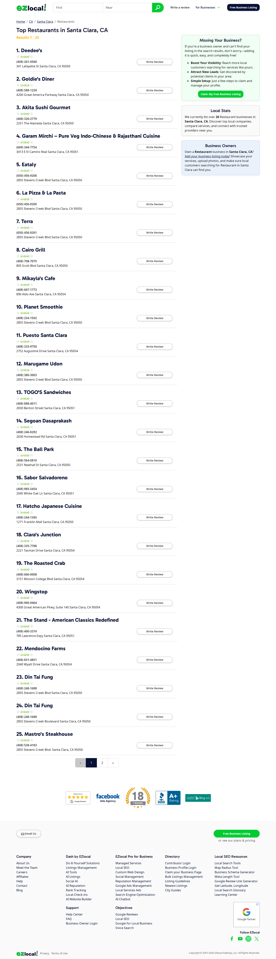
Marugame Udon (43, 364)
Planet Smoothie (43, 307)
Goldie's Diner (38, 79)
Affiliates (22, 877)
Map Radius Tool (226, 868)
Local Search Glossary (230, 890)
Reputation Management (133, 881)
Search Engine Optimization (135, 895)
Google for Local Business (133, 923)
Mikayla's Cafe (38, 278)
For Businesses (205, 7)
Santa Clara (45, 22)
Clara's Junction (42, 534)
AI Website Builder (79, 899)
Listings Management (81, 868)
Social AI (72, 881)
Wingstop (36, 591)
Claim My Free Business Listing (221, 94)
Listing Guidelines (177, 881)
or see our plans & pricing (236, 840)
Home (20, 22)
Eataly (29, 164)
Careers (21, 872)
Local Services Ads (128, 890)
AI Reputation (75, 886)
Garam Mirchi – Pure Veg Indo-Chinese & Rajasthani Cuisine (91, 136)
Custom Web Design (129, 872)
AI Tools (71, 872)
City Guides (173, 890)
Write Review (154, 62)
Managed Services (128, 863)
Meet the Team (27, 868)
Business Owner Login (82, 923)
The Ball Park (39, 449)
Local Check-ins (77, 895)
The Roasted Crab (44, 563)
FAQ (69, 919)
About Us (22, 863)
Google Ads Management (133, 886)
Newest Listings (176, 886)
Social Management (129, 877)
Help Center (74, 914)
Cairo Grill (33, 250)
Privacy (44, 953)
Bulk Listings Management (184, 877)
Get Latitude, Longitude (231, 886)
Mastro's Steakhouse (48, 734)
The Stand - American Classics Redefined (71, 620)
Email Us (30, 833)
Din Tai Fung (39, 677)
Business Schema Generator (235, 872)
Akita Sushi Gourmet (46, 107)
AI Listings (73, 877)
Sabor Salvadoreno (46, 477)
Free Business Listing (236, 833)
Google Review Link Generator (236, 881)
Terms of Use (59, 953)
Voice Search (124, 928)
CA (31, 22)
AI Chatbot (122, 899)
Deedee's (31, 50)
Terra (27, 221)
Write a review (180, 7)
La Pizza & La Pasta (44, 193)
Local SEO (122, 868)
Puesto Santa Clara (45, 335)
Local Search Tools (228, 863)
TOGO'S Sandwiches (47, 392)
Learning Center (226, 895)
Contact (21, 886)
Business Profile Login (180, 868)
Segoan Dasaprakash (48, 421)
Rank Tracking (76, 890)
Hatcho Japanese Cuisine (52, 506)
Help (19, 881)
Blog (19, 890)
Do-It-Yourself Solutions (83, 863)
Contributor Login (178, 863)
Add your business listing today (207, 156)
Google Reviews (126, 914)
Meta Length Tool (227, 877)
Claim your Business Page (183, 872)
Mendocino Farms (45, 648)
